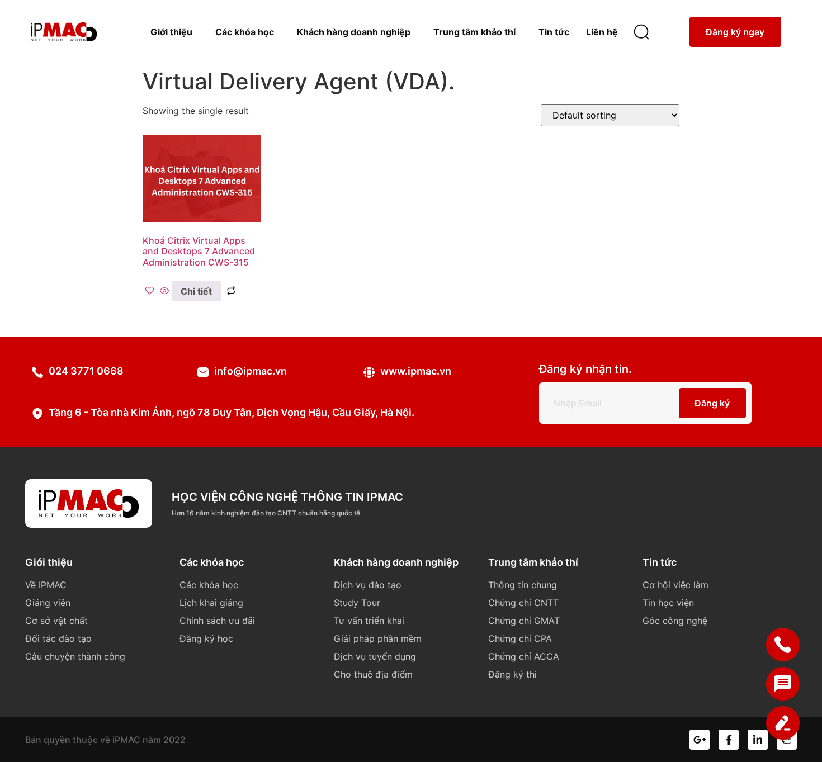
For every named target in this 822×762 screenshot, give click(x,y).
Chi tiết (196, 291)
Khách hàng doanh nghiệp (353, 31)
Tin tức (553, 31)
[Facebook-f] (729, 740)
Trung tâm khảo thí (474, 31)
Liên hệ (602, 31)
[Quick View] (164, 291)
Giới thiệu (171, 31)
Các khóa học (244, 31)
